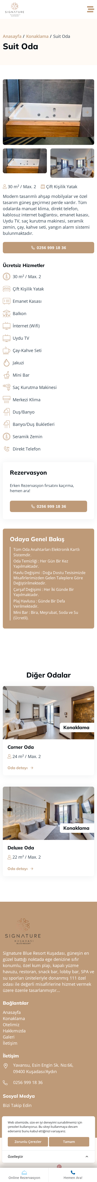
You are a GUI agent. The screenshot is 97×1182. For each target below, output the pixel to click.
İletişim (10, 1043)
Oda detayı (18, 768)
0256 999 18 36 (51, 247)
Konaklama (37, 36)
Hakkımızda (14, 1031)
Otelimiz (11, 1024)
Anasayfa (12, 36)
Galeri (9, 1037)
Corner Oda (21, 747)
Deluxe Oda (21, 847)
